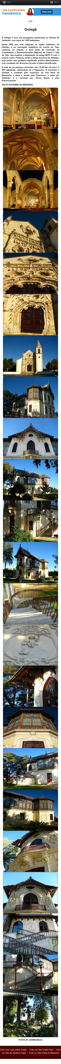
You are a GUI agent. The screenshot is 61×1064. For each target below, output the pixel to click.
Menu (9, 2)
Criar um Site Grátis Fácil (41, 1049)
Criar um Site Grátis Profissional (44, 1053)
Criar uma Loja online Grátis (13, 1049)
